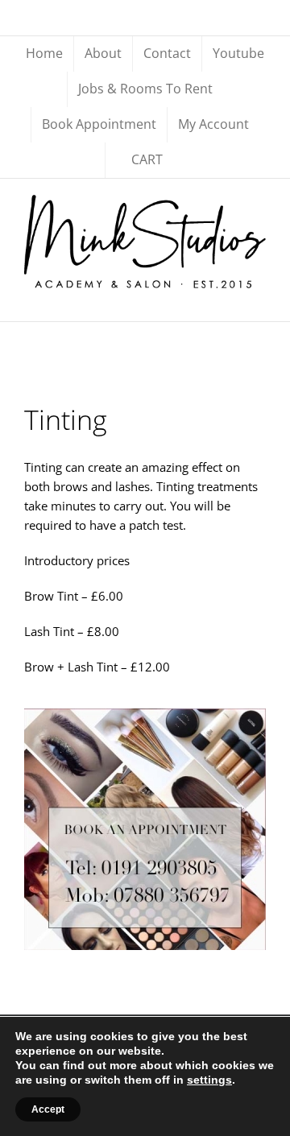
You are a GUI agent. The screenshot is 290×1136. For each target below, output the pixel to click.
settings (209, 1079)
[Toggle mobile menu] (259, 296)
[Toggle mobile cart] (230, 296)
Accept (47, 1109)
